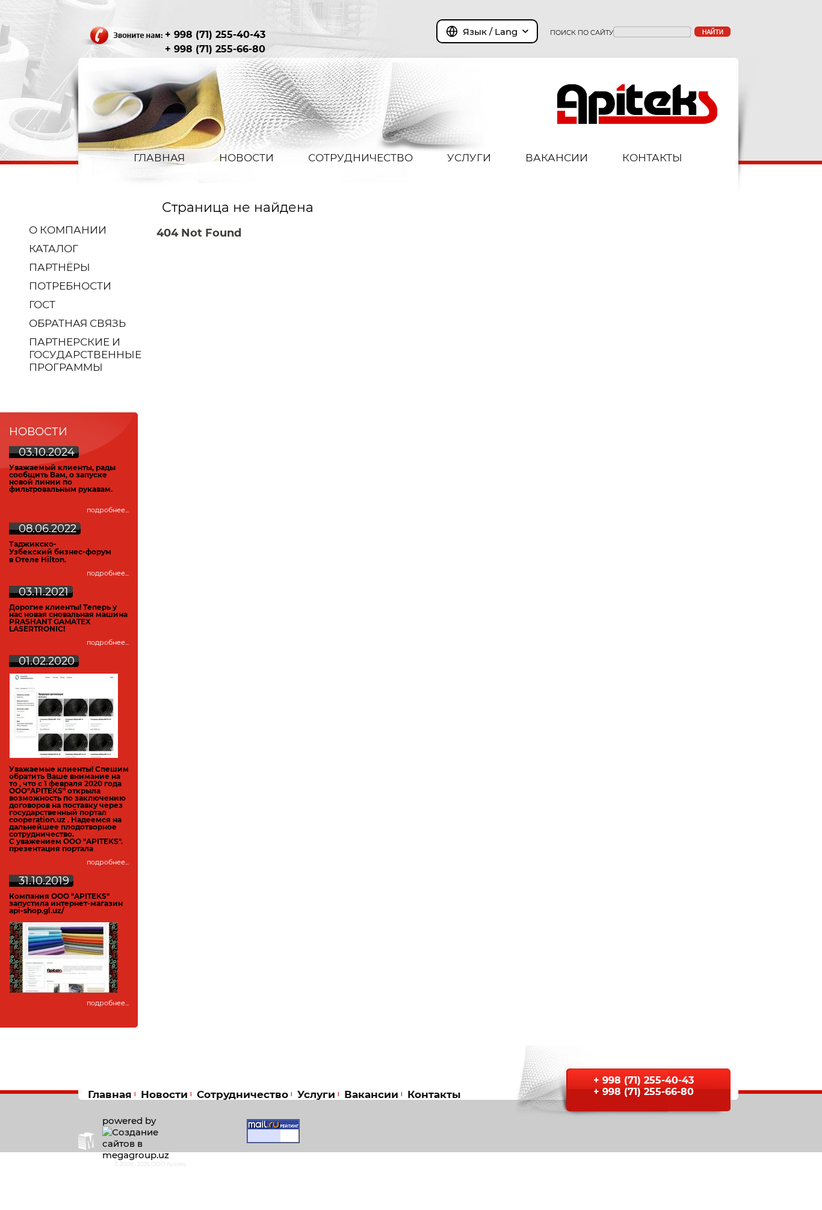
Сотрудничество (242, 1094)
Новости (164, 1094)
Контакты (434, 1094)
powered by (129, 1120)
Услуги (316, 1094)
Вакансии (371, 1094)
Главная (110, 1094)
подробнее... (108, 510)
